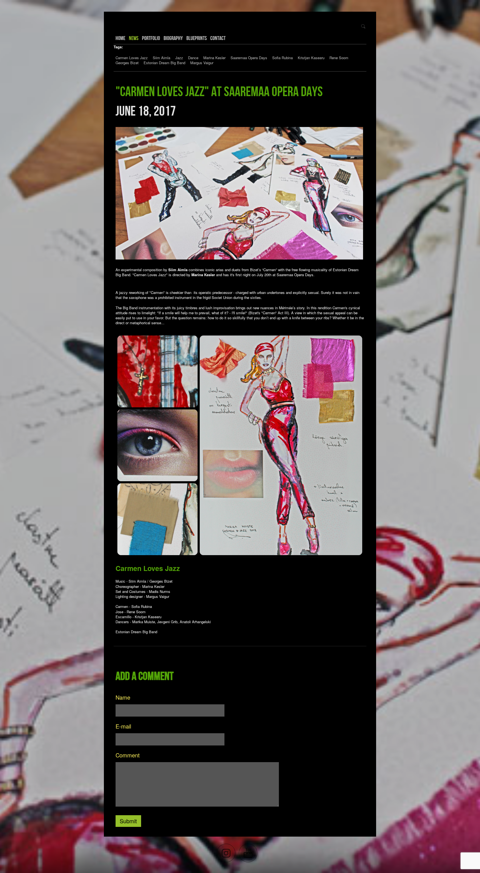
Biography (173, 38)
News (133, 38)
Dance (193, 57)
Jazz (179, 57)
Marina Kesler (214, 57)
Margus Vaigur (201, 62)
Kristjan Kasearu (311, 57)
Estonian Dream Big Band (164, 62)
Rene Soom (338, 57)
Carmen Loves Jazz (132, 57)
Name (123, 697)
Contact (218, 38)
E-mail (123, 726)
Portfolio (151, 38)
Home (120, 38)
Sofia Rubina (282, 57)
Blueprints (196, 38)
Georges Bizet (127, 62)
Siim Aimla (161, 57)
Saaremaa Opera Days (249, 57)
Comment (128, 755)
